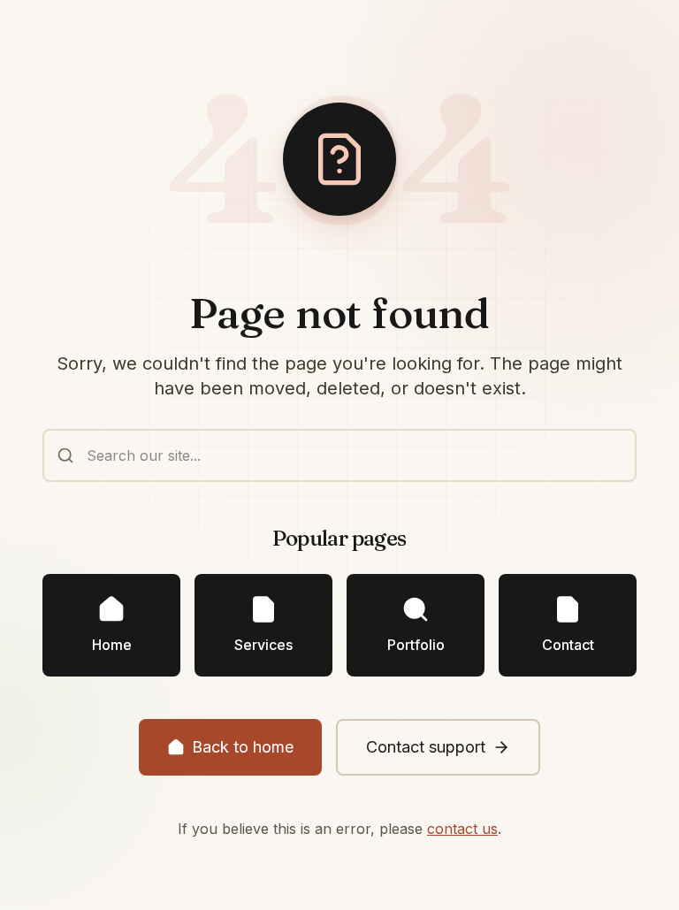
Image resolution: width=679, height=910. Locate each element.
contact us (462, 828)
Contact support (425, 747)
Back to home (243, 747)
